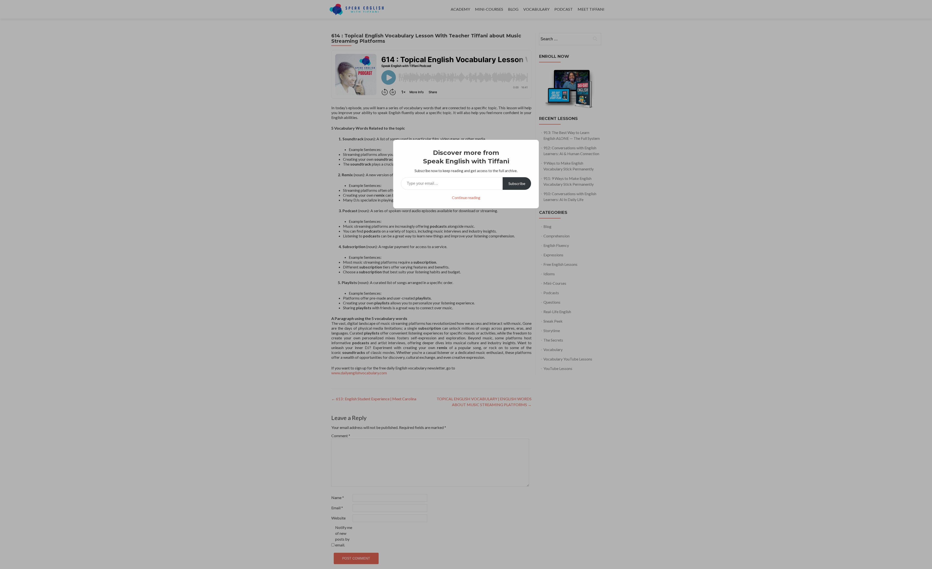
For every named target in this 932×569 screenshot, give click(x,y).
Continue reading (466, 197)
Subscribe (516, 183)
